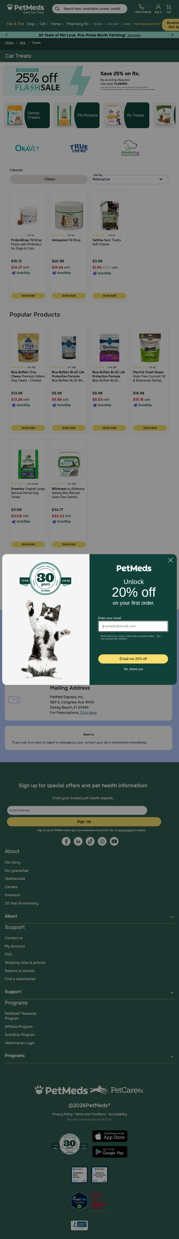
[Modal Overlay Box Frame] (89, 619)
